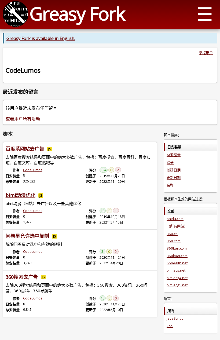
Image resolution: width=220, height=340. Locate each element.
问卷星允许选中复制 (27, 236)
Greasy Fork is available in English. (40, 38)
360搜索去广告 (22, 277)
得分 (170, 162)
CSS (170, 325)
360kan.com (177, 248)
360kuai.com (177, 255)
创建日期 (174, 170)
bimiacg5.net (177, 285)
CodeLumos (32, 169)
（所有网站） (177, 226)
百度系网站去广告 (25, 148)
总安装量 (174, 154)
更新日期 (174, 177)
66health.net (177, 263)
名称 (170, 185)
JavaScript (175, 318)
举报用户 (206, 52)
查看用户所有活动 (23, 119)
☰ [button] (205, 13)
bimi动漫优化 (20, 195)
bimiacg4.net (177, 277)
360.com (174, 241)
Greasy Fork (77, 13)
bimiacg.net (176, 270)
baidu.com (175, 218)
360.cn (172, 233)
